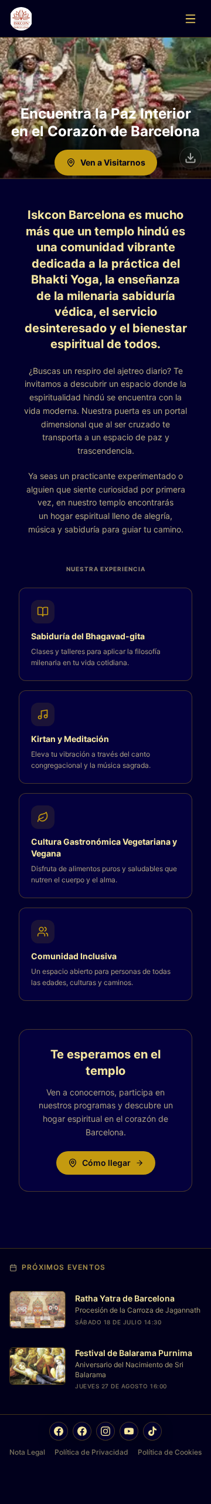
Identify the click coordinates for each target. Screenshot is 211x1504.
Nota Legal (27, 1452)
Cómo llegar (106, 1163)
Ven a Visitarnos (112, 162)
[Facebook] (58, 1431)
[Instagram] (105, 1431)
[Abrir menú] (190, 19)
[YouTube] (129, 1431)
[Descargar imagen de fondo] (190, 158)
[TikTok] (152, 1431)
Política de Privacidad (91, 1452)
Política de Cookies (170, 1452)
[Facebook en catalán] (82, 1431)
